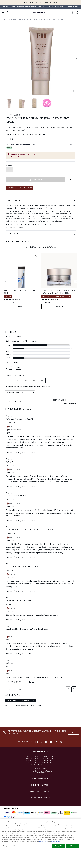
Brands (13, 19)
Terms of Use (55, 841)
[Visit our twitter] (41, 742)
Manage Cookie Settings (10, 846)
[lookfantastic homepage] (40, 12)
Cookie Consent (40, 769)
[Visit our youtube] (51, 742)
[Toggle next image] (76, 58)
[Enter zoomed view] (73, 91)
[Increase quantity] (23, 169)
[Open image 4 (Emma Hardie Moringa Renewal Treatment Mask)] (47, 103)
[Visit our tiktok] (56, 742)
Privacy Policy (43, 841)
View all (72, 144)
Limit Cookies (72, 846)
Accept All (58, 846)
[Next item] (76, 281)
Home (6, 19)
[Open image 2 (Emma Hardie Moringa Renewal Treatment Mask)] (22, 103)
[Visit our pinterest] (60, 742)
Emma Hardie (23, 19)
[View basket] (77, 12)
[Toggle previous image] (5, 58)
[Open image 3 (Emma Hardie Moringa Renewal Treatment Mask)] (34, 103)
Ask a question (40, 134)
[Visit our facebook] (36, 742)
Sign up (73, 732)
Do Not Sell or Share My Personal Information (41, 772)
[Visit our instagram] (46, 742)
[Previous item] (5, 281)
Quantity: (10, 165)
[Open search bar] (7, 12)
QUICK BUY (22, 306)
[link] (72, 12)
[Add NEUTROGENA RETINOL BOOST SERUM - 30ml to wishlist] (36, 255)
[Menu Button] (2, 12)
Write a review (28, 134)
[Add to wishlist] (71, 179)
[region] (40, 834)
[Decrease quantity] (9, 169)
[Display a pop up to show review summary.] (20, 299)
